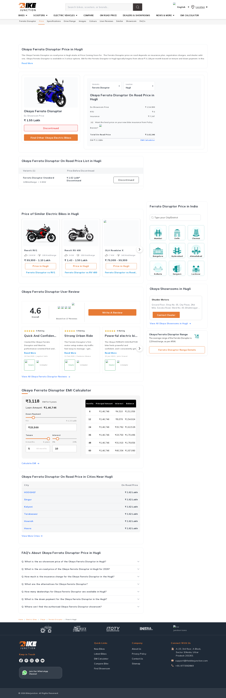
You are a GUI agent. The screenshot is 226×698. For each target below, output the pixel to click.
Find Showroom (102, 668)
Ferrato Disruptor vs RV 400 (81, 272)
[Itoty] (113, 629)
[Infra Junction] (146, 628)
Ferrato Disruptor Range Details (177, 349)
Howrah (28, 521)
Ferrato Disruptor (27, 21)
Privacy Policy (139, 654)
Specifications (54, 21)
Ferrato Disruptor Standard (38, 178)
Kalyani (28, 506)
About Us (136, 649)
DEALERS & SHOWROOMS (136, 15)
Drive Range (70, 21)
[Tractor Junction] (46, 629)
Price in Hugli (41, 266)
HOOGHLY (30, 492)
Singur (28, 499)
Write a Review (112, 312)
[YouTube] (42, 661)
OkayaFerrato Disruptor (43, 111)
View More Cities (31, 536)
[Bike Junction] (27, 7)
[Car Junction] (180, 628)
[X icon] (37, 661)
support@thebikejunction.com (191, 660)
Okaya (42, 619)
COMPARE (88, 15)
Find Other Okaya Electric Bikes (51, 137)
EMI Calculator (148, 140)
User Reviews (106, 21)
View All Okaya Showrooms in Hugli (169, 323)
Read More (30, 353)
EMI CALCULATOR (189, 15)
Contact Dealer (166, 315)
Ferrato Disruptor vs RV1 (40, 272)
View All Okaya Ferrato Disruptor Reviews (44, 376)
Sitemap (136, 663)
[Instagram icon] (32, 661)
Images (82, 21)
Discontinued (51, 128)
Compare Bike (101, 663)
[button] (137, 7)
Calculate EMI (29, 463)
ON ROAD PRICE (108, 15)
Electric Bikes (31, 619)
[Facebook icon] (21, 661)
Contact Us (137, 658)
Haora (27, 528)
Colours (93, 21)
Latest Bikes (100, 654)
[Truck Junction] (79, 629)
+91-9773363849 (184, 665)
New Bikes (99, 649)
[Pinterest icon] (26, 661)
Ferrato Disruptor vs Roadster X (121, 272)
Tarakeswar (31, 514)
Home (20, 619)
